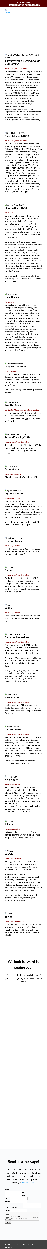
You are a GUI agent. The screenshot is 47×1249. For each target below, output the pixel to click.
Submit (8, 1222)
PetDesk (8, 1247)
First (24, 1192)
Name (7, 1189)
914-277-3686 (23, 2)
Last (24, 1195)
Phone (7, 1201)
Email (7, 1198)
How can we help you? (14, 1207)
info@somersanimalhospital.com (23, 1135)
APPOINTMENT (23, 36)
